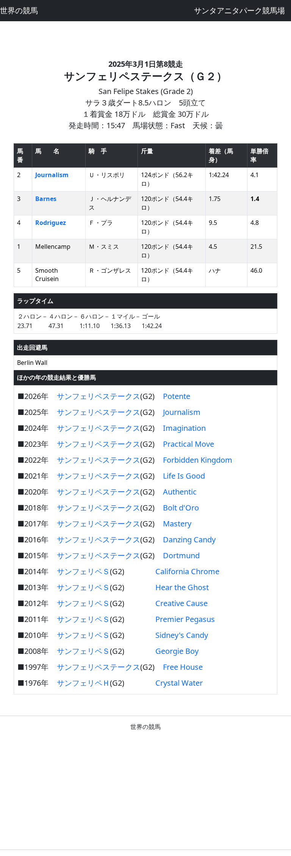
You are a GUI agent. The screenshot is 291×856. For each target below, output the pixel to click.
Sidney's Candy (181, 635)
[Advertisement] (145, 38)
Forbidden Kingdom (197, 460)
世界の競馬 (19, 10)
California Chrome (187, 571)
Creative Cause (181, 603)
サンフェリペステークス (98, 396)
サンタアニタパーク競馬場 (239, 10)
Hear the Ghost (182, 587)
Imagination (184, 428)
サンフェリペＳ (83, 571)
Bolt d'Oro (181, 508)
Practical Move (188, 444)
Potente (176, 396)
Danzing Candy (189, 539)
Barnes (45, 199)
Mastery (177, 523)
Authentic (180, 492)
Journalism (52, 175)
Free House (183, 667)
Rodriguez (50, 222)
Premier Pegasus (185, 619)
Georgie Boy (177, 651)
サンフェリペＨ (83, 683)
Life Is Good (184, 476)
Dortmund (181, 555)
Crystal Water (179, 683)
